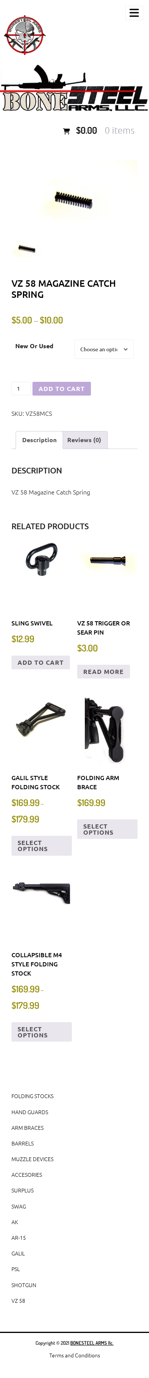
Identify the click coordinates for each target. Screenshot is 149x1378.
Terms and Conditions (74, 1355)
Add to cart (62, 388)
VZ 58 (18, 1300)
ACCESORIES (26, 1174)
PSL (15, 1269)
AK (14, 1222)
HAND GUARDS (29, 1112)
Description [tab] (39, 440)
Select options (33, 845)
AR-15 (18, 1237)
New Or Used (34, 346)
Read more (103, 671)
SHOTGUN (23, 1285)
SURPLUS (22, 1190)
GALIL (18, 1253)
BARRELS (22, 1143)
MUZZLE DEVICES (32, 1159)
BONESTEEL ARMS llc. (91, 1343)
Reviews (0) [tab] (84, 440)
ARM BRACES (27, 1127)
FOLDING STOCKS (32, 1096)
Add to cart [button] (41, 662)
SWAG (18, 1206)
